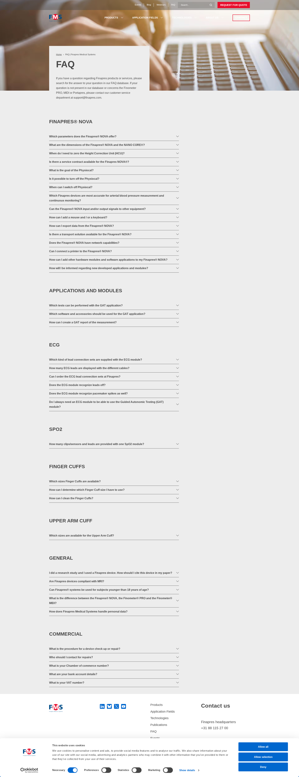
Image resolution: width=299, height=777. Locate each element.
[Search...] (211, 5)
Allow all (263, 746)
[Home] (66, 18)
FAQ (153, 731)
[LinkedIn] (102, 706)
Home (59, 54)
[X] (116, 706)
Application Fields (162, 711)
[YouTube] (123, 706)
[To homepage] (73, 708)
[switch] (106, 770)
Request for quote (233, 5)
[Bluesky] (109, 706)
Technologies (159, 718)
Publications (158, 725)
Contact (241, 17)
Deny (263, 766)
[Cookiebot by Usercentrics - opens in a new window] (29, 770)
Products (156, 705)
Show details (187, 770)
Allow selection (263, 756)
